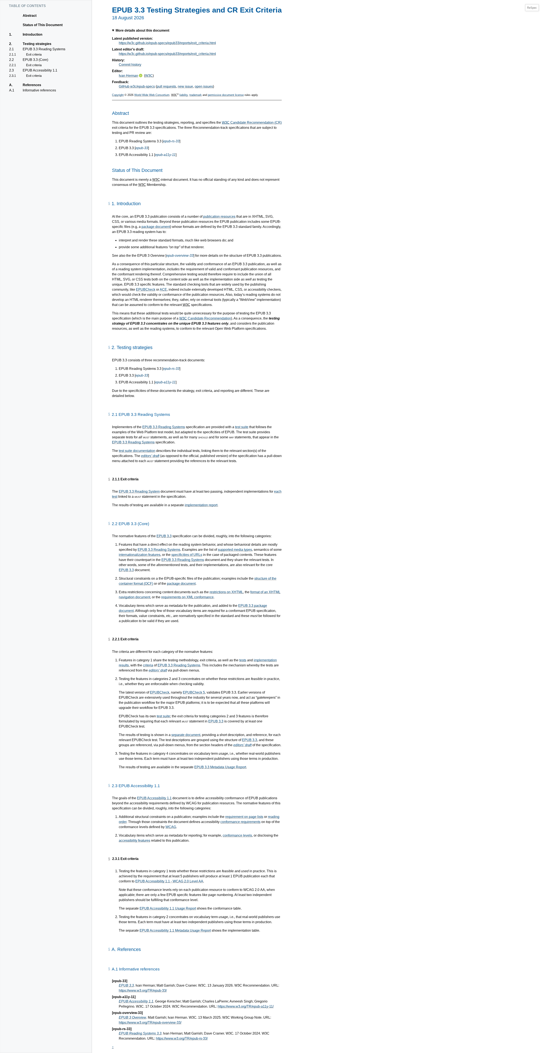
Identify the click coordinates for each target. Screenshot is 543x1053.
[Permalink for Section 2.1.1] (109, 479)
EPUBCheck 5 (194, 692)
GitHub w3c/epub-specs (137, 86)
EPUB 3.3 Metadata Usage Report (220, 767)
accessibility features (134, 840)
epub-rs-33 (171, 141)
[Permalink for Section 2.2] (109, 523)
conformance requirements (240, 822)
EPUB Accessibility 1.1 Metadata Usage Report (175, 930)
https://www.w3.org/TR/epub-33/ (143, 990)
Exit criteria (34, 54)
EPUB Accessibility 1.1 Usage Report (168, 908)
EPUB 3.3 (164, 536)
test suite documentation (137, 451)
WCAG (170, 827)
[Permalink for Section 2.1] (109, 414)
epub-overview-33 (179, 255)
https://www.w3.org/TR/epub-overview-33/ (150, 1022)
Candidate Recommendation (205, 318)
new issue (185, 86)
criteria (148, 665)
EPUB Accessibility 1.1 (39, 70)
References (31, 85)
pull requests (166, 86)
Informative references (39, 90)
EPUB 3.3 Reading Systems (43, 49)
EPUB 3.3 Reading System (139, 491)
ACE (163, 289)
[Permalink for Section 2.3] (109, 785)
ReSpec (532, 7)
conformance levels (237, 835)
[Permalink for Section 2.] (109, 347)
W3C (149, 75)
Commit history (130, 64)
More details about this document (142, 30)
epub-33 (142, 148)
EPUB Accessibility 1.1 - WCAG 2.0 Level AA (169, 881)
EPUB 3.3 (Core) (35, 60)
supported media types (235, 549)
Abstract (29, 15)
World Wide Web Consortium (151, 95)
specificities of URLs (186, 555)
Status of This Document (43, 25)
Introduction (32, 34)
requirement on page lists (244, 817)
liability (183, 95)
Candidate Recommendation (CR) (252, 122)
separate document (185, 735)
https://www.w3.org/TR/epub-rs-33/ (182, 1038)
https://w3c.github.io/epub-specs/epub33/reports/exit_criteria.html (167, 43)
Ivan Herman (128, 75)
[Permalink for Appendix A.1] (109, 968)
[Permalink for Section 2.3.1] (109, 858)
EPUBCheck (145, 289)
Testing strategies (36, 44)
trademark (195, 95)
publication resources (219, 216)
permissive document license (226, 95)
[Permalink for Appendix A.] (109, 949)
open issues (204, 86)
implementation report (201, 505)
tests (242, 660)
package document (155, 227)
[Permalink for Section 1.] (109, 203)
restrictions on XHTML (226, 592)
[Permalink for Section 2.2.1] (109, 639)
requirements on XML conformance (187, 597)
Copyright (118, 95)
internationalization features (139, 555)
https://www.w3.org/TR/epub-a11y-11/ (246, 1006)
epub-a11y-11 (165, 155)
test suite (241, 427)
